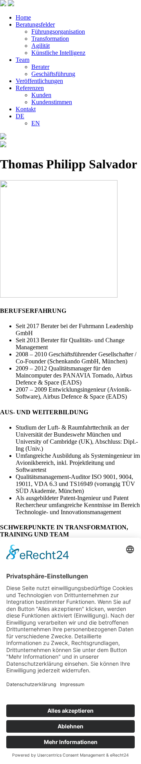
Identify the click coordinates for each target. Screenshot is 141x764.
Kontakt (26, 109)
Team (22, 59)
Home (23, 17)
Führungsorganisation (58, 31)
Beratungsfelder (35, 24)
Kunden (41, 95)
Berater (40, 66)
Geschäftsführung (53, 73)
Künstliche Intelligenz (58, 52)
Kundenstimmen (51, 102)
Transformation (50, 38)
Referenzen (30, 88)
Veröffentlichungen (39, 81)
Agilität (40, 45)
